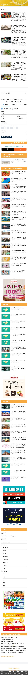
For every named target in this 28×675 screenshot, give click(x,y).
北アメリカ (5, 556)
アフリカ (5, 565)
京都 (4, 580)
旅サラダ (3, 539)
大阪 (4, 577)
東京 (4, 574)
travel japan (4, 571)
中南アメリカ (6, 559)
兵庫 (4, 582)
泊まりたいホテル (5, 542)
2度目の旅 (3, 533)
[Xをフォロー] (8, 149)
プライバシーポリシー (14, 670)
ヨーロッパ (5, 547)
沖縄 (4, 585)
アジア (4, 550)
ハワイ (4, 553)
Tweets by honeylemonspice (7, 656)
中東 (4, 568)
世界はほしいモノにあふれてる (8, 536)
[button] (25, 93)
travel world (4, 545)
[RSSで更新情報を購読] (20, 149)
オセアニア (5, 562)
